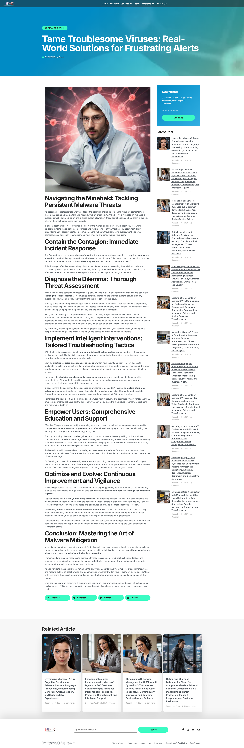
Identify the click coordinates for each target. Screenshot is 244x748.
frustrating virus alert (133, 215)
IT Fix (62, 586)
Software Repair (55, 28)
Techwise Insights (142, 3)
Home (105, 3)
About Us (114, 3)
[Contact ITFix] (183, 729)
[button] (57, 598)
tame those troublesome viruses (71, 229)
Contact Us (161, 3)
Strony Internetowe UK (63, 744)
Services (125, 3)
